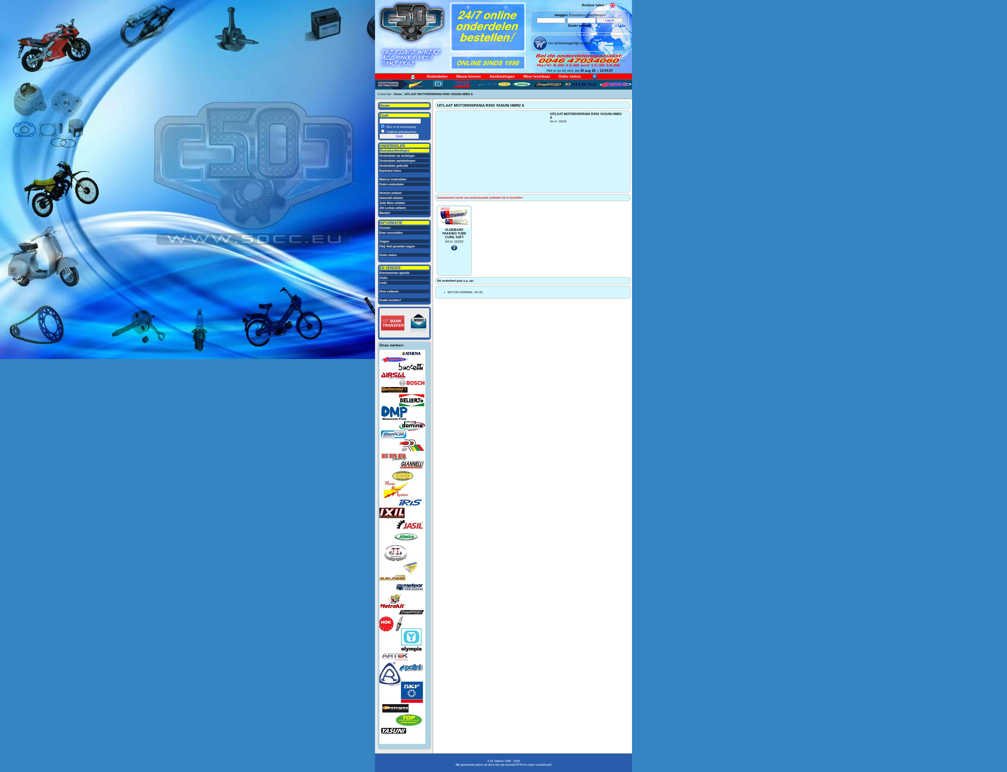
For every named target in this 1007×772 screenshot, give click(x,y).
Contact (384, 227)
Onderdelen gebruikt (393, 165)
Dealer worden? (580, 26)
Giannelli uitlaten (391, 197)
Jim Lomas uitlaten (392, 207)
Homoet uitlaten (390, 192)
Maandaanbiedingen (394, 151)
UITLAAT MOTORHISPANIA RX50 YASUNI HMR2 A (438, 94)
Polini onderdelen (391, 184)
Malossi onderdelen (392, 179)
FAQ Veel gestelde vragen (397, 246)
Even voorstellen (391, 232)
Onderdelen (437, 76)
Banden (384, 212)
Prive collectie (389, 291)
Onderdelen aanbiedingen (397, 160)
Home (398, 94)
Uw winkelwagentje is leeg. (569, 43)
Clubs (383, 277)
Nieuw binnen (468, 76)
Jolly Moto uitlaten (392, 202)
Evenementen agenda (394, 272)
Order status (570, 76)
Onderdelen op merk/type (397, 155)
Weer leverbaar (536, 76)
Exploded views (390, 170)
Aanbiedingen (502, 76)
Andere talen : (595, 5)
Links (383, 282)
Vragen (384, 241)
